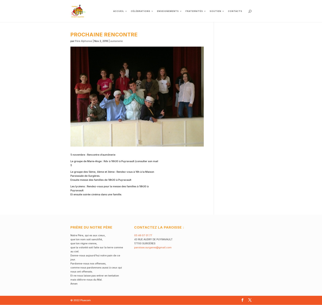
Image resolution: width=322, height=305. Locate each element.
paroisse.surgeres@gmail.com (153, 247)
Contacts (235, 11)
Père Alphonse (83, 41)
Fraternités (194, 11)
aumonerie (116, 41)
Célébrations (140, 11)
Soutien (215, 11)
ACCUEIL (118, 11)
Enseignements (168, 11)
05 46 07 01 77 (143, 235)
